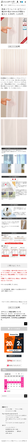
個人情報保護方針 (10, 431)
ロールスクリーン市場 (11, 411)
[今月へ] (19, 374)
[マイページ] (17, 2)
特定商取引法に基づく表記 (12, 429)
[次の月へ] (22, 374)
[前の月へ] (16, 374)
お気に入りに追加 (13, 46)
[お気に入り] (13, 2)
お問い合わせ (9, 433)
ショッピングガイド (10, 427)
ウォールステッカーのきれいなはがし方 (15, 422)
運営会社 (19, 431)
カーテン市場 (9, 409)
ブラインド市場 (18, 409)
